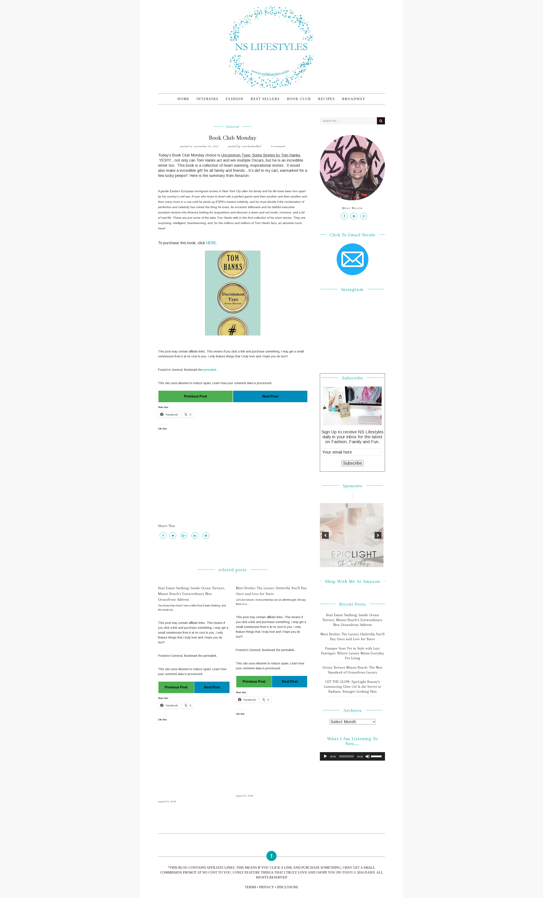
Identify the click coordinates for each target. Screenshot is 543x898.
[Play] (325, 756)
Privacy (266, 887)
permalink (209, 369)
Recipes (326, 99)
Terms (250, 887)
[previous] (325, 535)
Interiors (207, 99)
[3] (340, 563)
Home (183, 99)
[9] (367, 563)
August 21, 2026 (244, 795)
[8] (362, 563)
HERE (211, 243)
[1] (331, 563)
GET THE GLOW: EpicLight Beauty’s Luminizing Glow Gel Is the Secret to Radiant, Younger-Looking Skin (352, 686)
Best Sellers (265, 99)
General (232, 127)
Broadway (353, 99)
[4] (345, 563)
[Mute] (367, 756)
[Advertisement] (232, 476)
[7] (358, 563)
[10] (371, 563)
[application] (352, 756)
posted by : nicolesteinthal (244, 146)
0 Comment (278, 146)
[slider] (377, 756)
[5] (349, 563)
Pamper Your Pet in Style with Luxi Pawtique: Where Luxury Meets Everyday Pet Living (352, 653)
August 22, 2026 (167, 801)
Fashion (235, 99)
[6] (354, 563)
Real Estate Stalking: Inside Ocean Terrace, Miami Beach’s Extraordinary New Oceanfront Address (191, 594)
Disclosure (287, 887)
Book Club (299, 99)
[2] (336, 563)
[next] (378, 535)
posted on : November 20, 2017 (199, 146)
